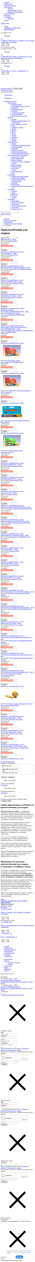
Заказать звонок (5, 214)
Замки (13, 192)
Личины (14, 197)
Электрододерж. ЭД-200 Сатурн (19, 748)
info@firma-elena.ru (6, 88)
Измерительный (16, 104)
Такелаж (14, 139)
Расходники (15, 168)
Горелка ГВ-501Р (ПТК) (16, 283)
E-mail (2, 1039)
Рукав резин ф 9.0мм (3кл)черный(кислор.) (11, 674)
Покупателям (8, 7)
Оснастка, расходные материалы (18, 155)
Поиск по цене (6, 765)
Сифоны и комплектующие (19, 176)
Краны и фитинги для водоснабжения (18, 180)
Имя (2, 1032)
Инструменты (12, 103)
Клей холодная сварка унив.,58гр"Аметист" (11, 451)
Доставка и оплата (10, 5)
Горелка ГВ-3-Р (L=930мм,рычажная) (20, 269)
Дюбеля (13, 135)
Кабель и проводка (17, 150)
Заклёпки (14, 137)
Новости (10, 9)
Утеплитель (15, 207)
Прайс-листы (8, 4)
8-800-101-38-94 (5, 902)
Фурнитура (11, 189)
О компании (8, 17)
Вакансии (11, 18)
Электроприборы (16, 147)
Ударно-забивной (16, 114)
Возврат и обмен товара (15, 12)
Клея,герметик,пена (17, 158)
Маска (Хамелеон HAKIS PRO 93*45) (20, 508)
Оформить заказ (5, 995)
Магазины (4, 907)
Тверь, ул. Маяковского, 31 (20, 71)
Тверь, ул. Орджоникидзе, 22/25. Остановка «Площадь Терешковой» (16, 57)
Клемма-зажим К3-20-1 (16, 466)
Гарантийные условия (14, 10)
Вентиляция (15, 201)
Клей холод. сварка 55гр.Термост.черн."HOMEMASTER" (12, 361)
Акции (6, 20)
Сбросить (4, 777)
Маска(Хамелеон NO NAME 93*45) (19, 523)
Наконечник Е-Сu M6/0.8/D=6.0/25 (19, 537)
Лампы (13, 143)
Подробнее (4, 785)
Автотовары (15, 204)
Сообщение (4, 1043)
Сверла (13, 170)
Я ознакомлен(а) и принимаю (15, 1049)
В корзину (4, 250)
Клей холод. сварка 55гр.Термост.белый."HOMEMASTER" (13, 314)
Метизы (10, 117)
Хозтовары (11, 199)
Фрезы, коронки (16, 165)
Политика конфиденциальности (10, 980)
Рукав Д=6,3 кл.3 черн (16, 625)
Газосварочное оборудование (20, 106)
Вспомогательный (17, 109)
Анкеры (13, 119)
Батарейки (14, 148)
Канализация (15, 184)
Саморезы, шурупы (17, 127)
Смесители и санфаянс (18, 178)
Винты (13, 132)
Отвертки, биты (16, 166)
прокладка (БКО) (14, 551)
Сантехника (11, 175)
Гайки (13, 126)
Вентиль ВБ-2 (13, 241)
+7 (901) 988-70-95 (6, 56)
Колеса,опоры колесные (18, 206)
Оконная (14, 196)
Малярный (14, 108)
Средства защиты (16, 171)
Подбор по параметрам (8, 761)
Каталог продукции (10, 101)
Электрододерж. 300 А (16, 719)
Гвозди (13, 134)
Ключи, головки (16, 160)
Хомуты (13, 130)
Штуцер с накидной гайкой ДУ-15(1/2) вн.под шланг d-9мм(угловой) (17, 704)
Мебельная (14, 194)
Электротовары (12, 142)
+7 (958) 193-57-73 (6, 71)
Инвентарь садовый (17, 202)
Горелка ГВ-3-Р (13, 255)
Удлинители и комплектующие (21, 145)
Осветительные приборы (19, 152)
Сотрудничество (9, 13)
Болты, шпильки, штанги (19, 124)
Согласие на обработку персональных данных (15, 1049)
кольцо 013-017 (13, 494)
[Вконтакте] (1, 943)
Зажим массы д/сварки (15, 297)
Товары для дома (16, 209)
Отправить (11, 777)
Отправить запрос (6, 801)
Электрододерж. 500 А (16, 733)
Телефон (4, 1036)
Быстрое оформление (17, 995)
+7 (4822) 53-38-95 (6, 40)
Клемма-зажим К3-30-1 (16, 480)
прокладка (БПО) (14, 565)
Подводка (14, 183)
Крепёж (13, 129)
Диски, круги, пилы (17, 157)
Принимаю (19, 1257)
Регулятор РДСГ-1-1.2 (15, 579)
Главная (6, 2)
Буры (13, 173)
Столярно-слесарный (17, 112)
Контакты (7, 15)
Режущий (14, 111)
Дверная (14, 191)
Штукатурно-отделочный (19, 116)
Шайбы (13, 140)
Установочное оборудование (20, 153)
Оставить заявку (17, 88)
